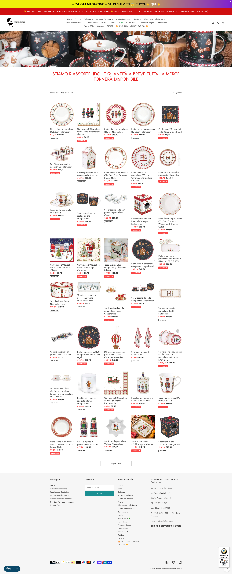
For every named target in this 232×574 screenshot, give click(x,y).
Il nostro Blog (55, 505)
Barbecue (121, 492)
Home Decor (123, 522)
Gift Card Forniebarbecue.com (62, 502)
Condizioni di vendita (58, 488)
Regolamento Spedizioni (59, 492)
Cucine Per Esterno (125, 498)
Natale (120, 515)
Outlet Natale (123, 528)
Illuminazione (123, 512)
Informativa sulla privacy (59, 495)
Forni (120, 488)
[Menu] (228, 548)
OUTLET (121, 538)
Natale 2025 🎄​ (124, 518)
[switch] (224, 564)
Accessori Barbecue (125, 495)
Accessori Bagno (124, 525)
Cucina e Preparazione (126, 508)
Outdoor (121, 535)
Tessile (120, 502)
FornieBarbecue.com (162, 568)
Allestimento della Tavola (127, 505)
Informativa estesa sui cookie (61, 498)
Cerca (52, 485)
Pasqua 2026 (123, 531)
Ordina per (54, 93)
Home (120, 485)
